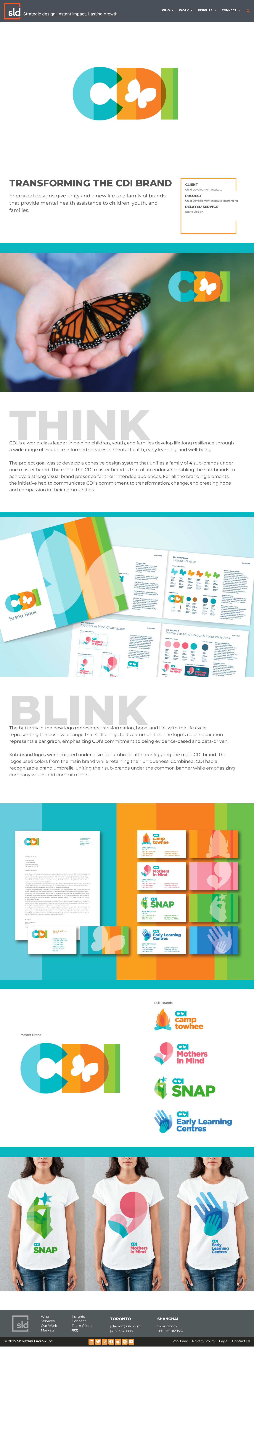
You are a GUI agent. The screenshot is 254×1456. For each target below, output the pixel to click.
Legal (223, 1341)
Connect (229, 10)
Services (48, 1321)
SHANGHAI (167, 1319)
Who (166, 10)
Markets (47, 1330)
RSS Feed (180, 1341)
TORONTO (120, 1319)
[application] (171, 10)
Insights (205, 10)
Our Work (49, 1326)
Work (184, 10)
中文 (75, 1330)
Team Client (82, 1326)
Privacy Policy (203, 1341)
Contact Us (241, 1341)
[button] (248, 11)
